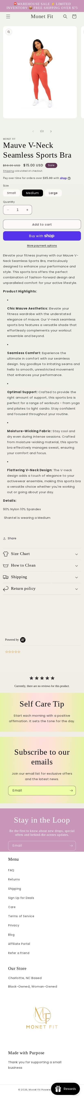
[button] (8, 16)
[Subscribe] (71, 790)
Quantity (9, 202)
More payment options (42, 245)
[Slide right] (50, 131)
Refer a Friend (18, 953)
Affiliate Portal (19, 944)
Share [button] (12, 538)
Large (53, 193)
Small (13, 193)
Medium (32, 193)
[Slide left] (33, 131)
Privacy (13, 925)
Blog (11, 935)
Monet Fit (34, 1089)
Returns (14, 879)
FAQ (11, 870)
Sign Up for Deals (21, 898)
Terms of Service (21, 916)
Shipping (8, 170)
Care (11, 907)
